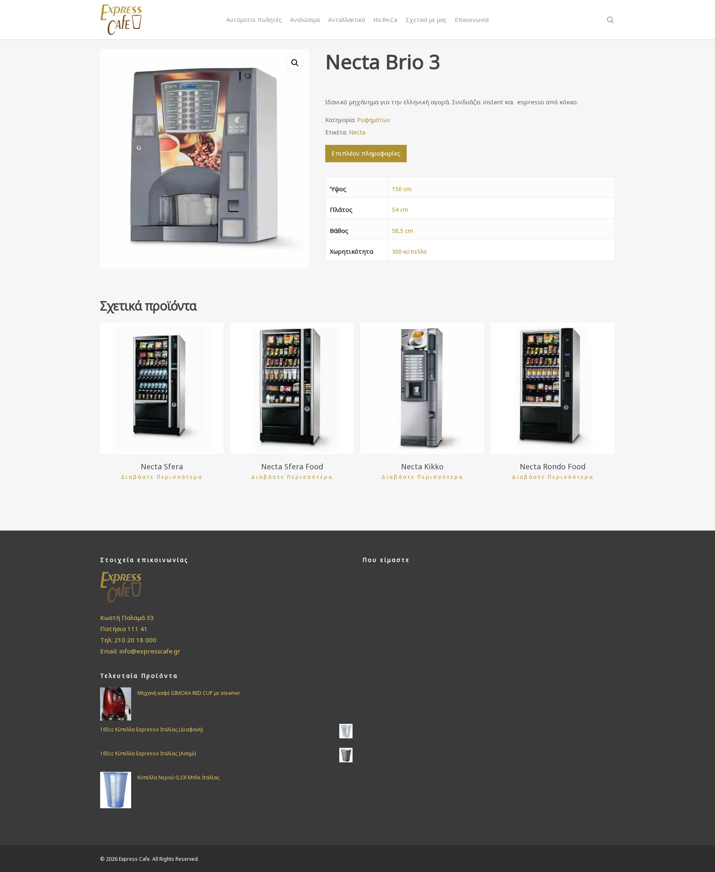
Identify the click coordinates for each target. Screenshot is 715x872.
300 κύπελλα (409, 251)
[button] (295, 62)
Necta (357, 132)
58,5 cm (402, 231)
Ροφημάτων (373, 120)
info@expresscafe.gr (149, 651)
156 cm (402, 189)
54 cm (400, 210)
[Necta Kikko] (422, 388)
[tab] (366, 153)
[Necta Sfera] (162, 388)
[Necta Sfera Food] (292, 388)
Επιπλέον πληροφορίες (366, 153)
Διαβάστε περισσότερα (162, 477)
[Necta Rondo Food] (552, 388)
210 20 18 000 (135, 640)
